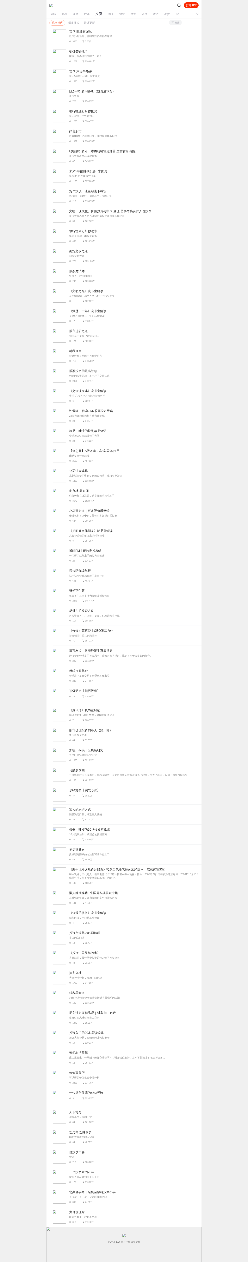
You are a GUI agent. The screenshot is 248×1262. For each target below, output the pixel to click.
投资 (98, 14)
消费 (122, 14)
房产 (155, 14)
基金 (144, 14)
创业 (111, 14)
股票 (87, 14)
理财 (75, 14)
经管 (133, 14)
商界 (64, 14)
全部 (53, 14)
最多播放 (73, 22)
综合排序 (57, 22)
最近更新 (89, 22)
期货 (167, 14)
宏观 (178, 14)
